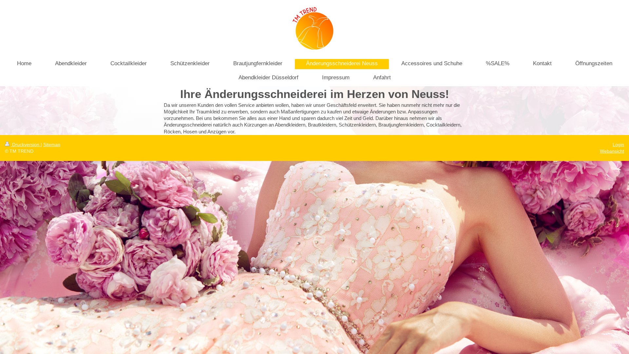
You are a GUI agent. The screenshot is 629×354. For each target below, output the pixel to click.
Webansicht (612, 151)
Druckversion (26, 144)
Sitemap (51, 144)
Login (618, 144)
